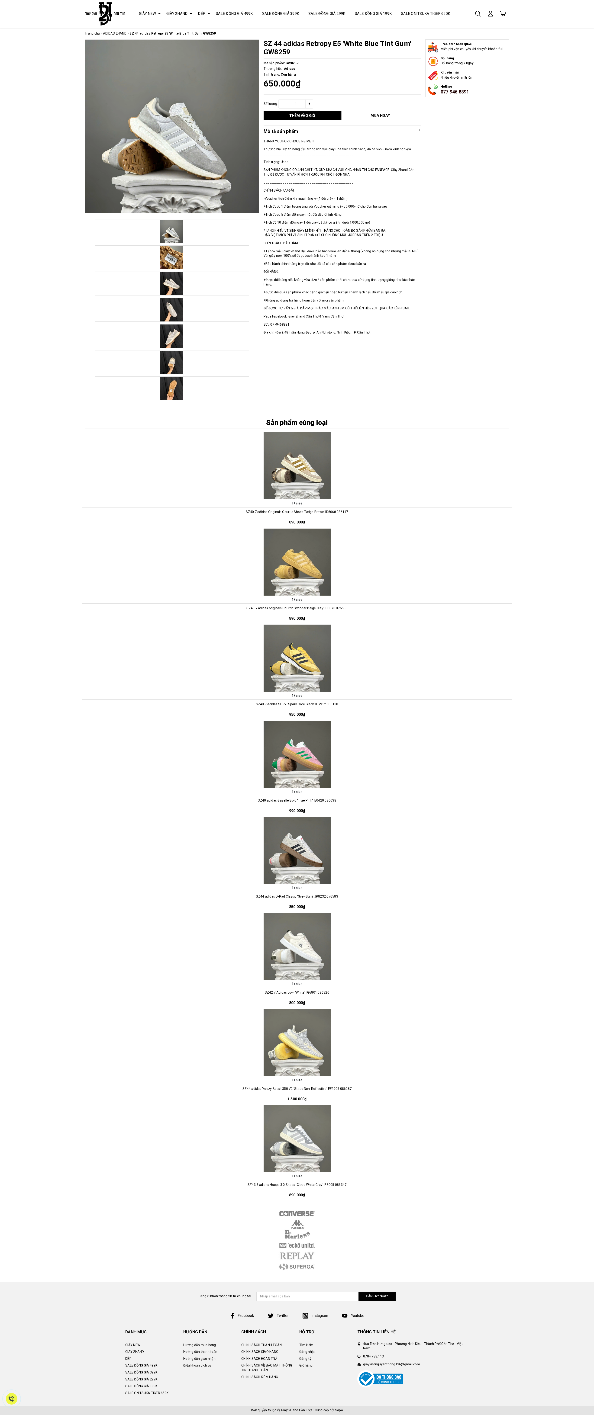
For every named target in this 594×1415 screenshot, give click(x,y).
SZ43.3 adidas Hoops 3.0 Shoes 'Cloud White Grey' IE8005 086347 (297, 1185)
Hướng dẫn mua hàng (199, 1345)
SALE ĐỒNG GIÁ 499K (234, 13)
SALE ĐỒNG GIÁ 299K (326, 13)
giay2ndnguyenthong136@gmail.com (391, 1364)
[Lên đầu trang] (587, 987)
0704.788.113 (373, 1356)
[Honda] (297, 1256)
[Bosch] (297, 1245)
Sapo (339, 1410)
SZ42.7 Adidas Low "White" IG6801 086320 (297, 992)
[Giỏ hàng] (503, 13)
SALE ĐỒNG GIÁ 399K (280, 13)
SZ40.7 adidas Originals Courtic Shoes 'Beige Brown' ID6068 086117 (297, 512)
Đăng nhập (307, 1352)
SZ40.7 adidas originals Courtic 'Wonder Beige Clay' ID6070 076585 (296, 608)
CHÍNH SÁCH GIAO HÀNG (259, 1352)
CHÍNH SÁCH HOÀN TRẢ (259, 1358)
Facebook (246, 1315)
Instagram (319, 1315)
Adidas (289, 69)
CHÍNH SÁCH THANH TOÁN (261, 1345)
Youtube (357, 1315)
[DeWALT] (297, 1213)
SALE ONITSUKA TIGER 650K (425, 13)
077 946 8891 (455, 92)
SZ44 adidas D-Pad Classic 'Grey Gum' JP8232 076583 (297, 896)
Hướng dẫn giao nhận (199, 1358)
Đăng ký (305, 1358)
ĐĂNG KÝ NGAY (377, 1296)
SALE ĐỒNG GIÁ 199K (373, 13)
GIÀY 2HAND (177, 13)
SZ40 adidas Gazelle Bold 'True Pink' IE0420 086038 (297, 800)
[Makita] (297, 1234)
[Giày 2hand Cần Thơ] (105, 14)
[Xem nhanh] (297, 466)
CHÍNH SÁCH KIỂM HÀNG (259, 1377)
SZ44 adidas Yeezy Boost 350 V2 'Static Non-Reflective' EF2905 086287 (297, 1089)
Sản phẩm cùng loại (297, 422)
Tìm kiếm (306, 1345)
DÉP (201, 13)
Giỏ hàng (306, 1365)
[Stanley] (297, 1224)
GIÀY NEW (147, 13)
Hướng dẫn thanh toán (200, 1352)
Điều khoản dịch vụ (197, 1365)
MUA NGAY (380, 115)
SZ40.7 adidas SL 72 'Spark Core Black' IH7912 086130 (297, 704)
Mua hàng (297, 495)
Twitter (282, 1315)
